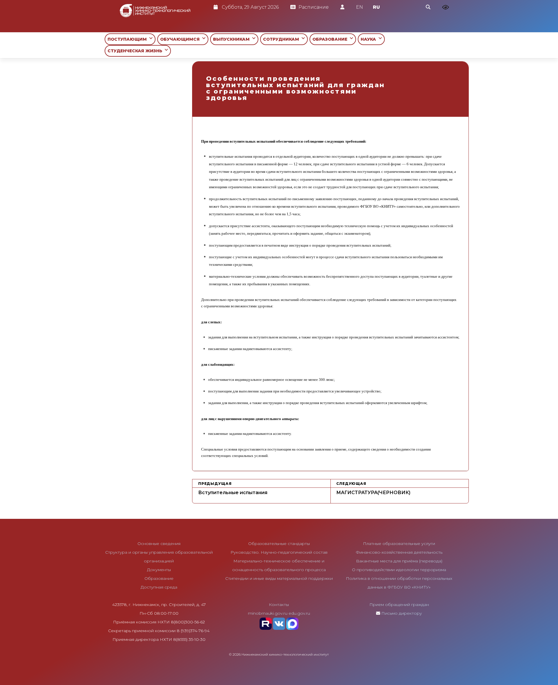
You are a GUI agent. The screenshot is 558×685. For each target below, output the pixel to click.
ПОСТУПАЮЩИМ (128, 39)
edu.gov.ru (299, 613)
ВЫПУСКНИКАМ (232, 39)
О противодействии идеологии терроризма (399, 569)
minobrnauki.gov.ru (267, 613)
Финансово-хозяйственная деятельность (399, 552)
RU (376, 7)
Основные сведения (158, 543)
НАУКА (369, 39)
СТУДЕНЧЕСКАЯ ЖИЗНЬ (136, 50)
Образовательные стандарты (279, 543)
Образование (159, 578)
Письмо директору (401, 613)
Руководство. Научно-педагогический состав (279, 552)
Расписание (313, 7)
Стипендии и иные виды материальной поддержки (279, 578)
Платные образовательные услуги (399, 543)
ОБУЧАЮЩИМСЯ (181, 39)
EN (359, 7)
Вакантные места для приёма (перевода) (399, 561)
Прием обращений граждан (399, 604)
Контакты (279, 604)
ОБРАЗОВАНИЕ (331, 39)
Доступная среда (159, 587)
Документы (159, 569)
